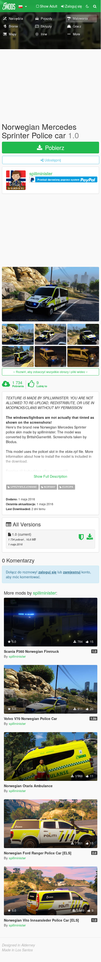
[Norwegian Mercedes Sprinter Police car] (50, 294)
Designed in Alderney (18, 945)
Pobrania (18, 386)
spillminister (40, 173)
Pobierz (53, 147)
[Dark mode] (87, 6)
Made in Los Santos (17, 949)
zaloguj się (47, 572)
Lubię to (41, 386)
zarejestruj (71, 572)
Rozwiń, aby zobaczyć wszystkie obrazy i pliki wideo (50, 372)
